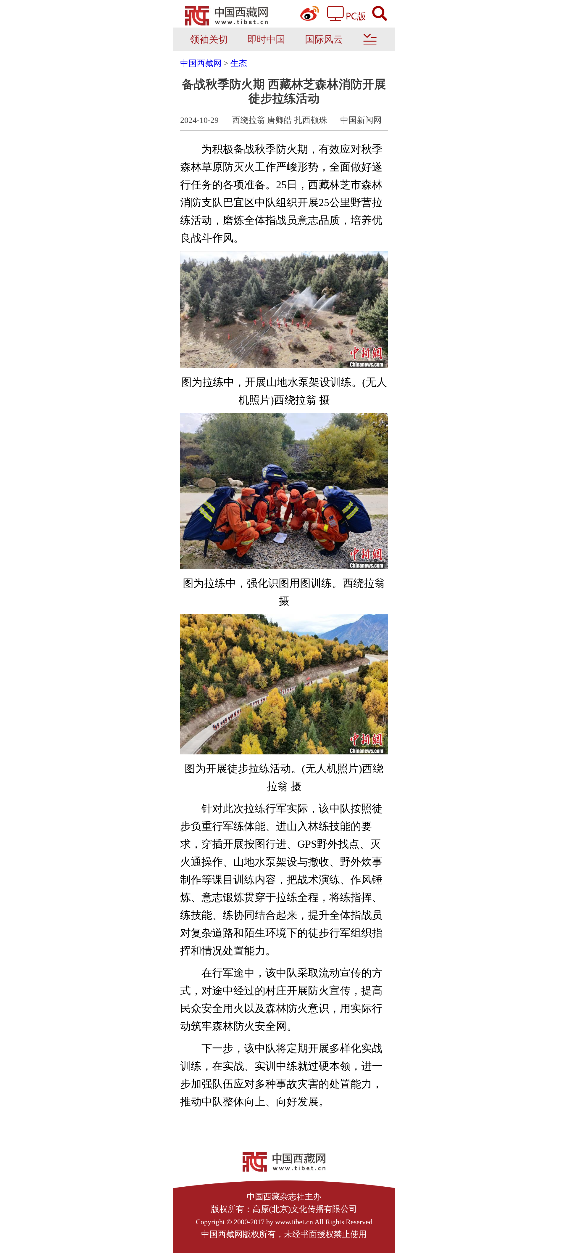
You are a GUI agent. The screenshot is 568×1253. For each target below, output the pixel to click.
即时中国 (266, 39)
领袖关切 (209, 39)
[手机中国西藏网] (226, 16)
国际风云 (324, 39)
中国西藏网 (201, 63)
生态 (238, 63)
